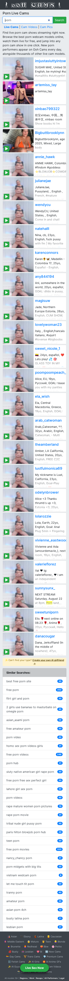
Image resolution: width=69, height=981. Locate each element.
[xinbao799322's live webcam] (18, 116)
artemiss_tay (46, 85)
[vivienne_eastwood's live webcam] (18, 548)
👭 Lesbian (27, 951)
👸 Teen (46, 941)
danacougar (45, 636)
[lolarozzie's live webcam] (18, 524)
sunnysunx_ (45, 588)
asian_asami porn (33, 720)
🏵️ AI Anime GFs (52, 961)
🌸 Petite (57, 946)
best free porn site (33, 681)
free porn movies (33, 849)
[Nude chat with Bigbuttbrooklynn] (18, 140)
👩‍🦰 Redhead (30, 946)
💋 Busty (13, 951)
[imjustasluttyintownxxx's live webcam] (18, 68)
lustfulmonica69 (48, 468)
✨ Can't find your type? (34, 662)
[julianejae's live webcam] (18, 188)
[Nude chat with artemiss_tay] (18, 92)
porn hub (33, 763)
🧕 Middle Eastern (14, 941)
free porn (33, 690)
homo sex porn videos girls (33, 746)
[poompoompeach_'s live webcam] (18, 380)
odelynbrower (47, 492)
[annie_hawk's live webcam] (18, 164)
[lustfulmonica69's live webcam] (18, 476)
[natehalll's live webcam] (18, 236)
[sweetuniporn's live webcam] (18, 620)
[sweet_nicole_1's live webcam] (18, 356)
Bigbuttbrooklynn (49, 133)
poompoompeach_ (50, 372)
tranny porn (33, 892)
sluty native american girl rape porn (33, 771)
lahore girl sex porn (33, 789)
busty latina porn (33, 918)
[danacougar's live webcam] (18, 644)
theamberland (47, 444)
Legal (61, 978)
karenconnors (46, 252)
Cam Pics (46, 27)
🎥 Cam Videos (52, 966)
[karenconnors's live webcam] (18, 260)
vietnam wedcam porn (33, 875)
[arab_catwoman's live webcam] (18, 428)
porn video (33, 737)
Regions (24, 978)
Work (31, 978)
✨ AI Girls (33, 961)
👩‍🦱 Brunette (14, 946)
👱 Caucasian (54, 936)
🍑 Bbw (44, 946)
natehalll (42, 229)
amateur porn (33, 901)
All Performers (51, 978)
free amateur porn (33, 728)
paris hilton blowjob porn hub (33, 832)
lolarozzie (43, 516)
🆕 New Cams (53, 951)
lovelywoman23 (48, 324)
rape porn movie (33, 815)
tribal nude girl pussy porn (33, 823)
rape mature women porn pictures (33, 806)
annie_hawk (45, 157)
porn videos (33, 797)
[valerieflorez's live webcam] (18, 572)
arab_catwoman (48, 420)
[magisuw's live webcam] (18, 308)
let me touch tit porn (33, 884)
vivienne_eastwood (51, 540)
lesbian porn (33, 927)
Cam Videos (29, 27)
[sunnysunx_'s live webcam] (18, 596)
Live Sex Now (34, 968)
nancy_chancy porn (33, 858)
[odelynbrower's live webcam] (18, 500)
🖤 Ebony (25, 936)
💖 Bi (39, 951)
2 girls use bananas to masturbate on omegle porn (33, 709)
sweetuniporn (46, 612)
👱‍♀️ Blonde (59, 941)
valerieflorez (45, 564)
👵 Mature (33, 941)
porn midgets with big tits (33, 866)
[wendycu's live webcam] (18, 212)
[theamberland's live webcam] (18, 452)
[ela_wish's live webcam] (18, 404)
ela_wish (42, 396)
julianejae (43, 181)
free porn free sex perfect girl (33, 780)
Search (59, 20)
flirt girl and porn (33, 698)
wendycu (43, 205)
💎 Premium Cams (53, 956)
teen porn (33, 840)
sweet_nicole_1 (47, 348)
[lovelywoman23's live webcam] (18, 332)
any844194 (44, 276)
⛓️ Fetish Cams (16, 961)
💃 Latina (39, 936)
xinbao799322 (47, 109)
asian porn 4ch (33, 909)
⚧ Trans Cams (32, 956)
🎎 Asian (12, 936)
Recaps (39, 978)
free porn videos (33, 754)
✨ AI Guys (14, 966)
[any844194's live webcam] (18, 284)
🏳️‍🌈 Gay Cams (13, 956)
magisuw (42, 301)
